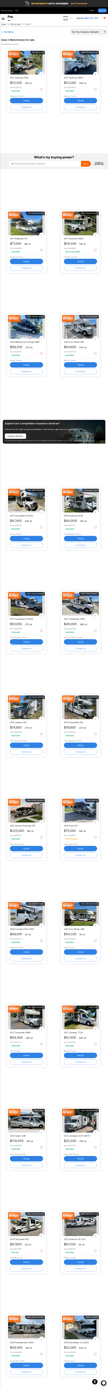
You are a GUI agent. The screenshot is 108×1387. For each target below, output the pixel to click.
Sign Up (102, 10)
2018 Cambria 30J (18, 722)
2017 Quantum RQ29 (74, 238)
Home (3, 24)
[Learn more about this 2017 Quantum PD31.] (26, 63)
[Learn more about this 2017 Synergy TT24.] (80, 1017)
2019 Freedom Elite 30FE (22, 1342)
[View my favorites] (104, 18)
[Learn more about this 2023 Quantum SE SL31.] (80, 1224)
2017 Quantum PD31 (19, 78)
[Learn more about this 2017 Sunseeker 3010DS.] (26, 604)
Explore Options (15, 436)
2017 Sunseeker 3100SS (21, 516)
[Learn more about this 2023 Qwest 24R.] (26, 1121)
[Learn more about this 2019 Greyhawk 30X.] (80, 707)
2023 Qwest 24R (18, 1136)
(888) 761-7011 (91, 18)
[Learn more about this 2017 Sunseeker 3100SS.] (26, 500)
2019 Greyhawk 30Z (19, 1239)
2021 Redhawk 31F (19, 238)
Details (26, 100)
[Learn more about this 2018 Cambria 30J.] (26, 707)
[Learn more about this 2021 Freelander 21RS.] (80, 604)
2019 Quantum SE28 (73, 516)
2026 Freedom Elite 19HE (22, 929)
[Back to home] (10, 18)
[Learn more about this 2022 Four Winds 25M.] (80, 914)
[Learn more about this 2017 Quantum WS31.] (80, 63)
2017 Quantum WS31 (74, 78)
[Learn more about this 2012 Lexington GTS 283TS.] (80, 1121)
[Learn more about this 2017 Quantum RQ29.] (80, 223)
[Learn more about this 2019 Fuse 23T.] (80, 810)
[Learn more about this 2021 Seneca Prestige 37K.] (26, 810)
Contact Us (26, 107)
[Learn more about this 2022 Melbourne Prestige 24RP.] (26, 327)
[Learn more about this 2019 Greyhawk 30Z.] (26, 1224)
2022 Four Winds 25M (74, 929)
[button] (94, 1381)
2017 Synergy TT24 (73, 1032)
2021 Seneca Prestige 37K (22, 826)
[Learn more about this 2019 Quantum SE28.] (80, 500)
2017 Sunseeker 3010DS (21, 619)
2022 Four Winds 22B (74, 342)
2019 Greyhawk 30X (73, 722)
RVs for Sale (15, 24)
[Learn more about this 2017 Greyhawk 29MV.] (26, 1017)
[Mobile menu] (3, 18)
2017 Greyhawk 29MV (20, 1032)
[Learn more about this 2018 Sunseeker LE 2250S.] (80, 1327)
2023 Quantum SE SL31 (75, 1239)
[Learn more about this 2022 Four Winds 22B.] (80, 327)
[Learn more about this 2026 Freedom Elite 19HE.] (26, 914)
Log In (91, 10)
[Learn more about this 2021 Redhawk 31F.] (26, 223)
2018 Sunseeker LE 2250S (76, 1342)
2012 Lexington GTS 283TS (77, 1136)
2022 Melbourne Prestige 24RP (25, 342)
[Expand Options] (41, 74)
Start (85, 163)
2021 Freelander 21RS (74, 619)
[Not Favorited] (41, 89)
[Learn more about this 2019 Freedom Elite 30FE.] (26, 1327)
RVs (16, 11)
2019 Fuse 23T (71, 826)
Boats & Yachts (7, 11)
